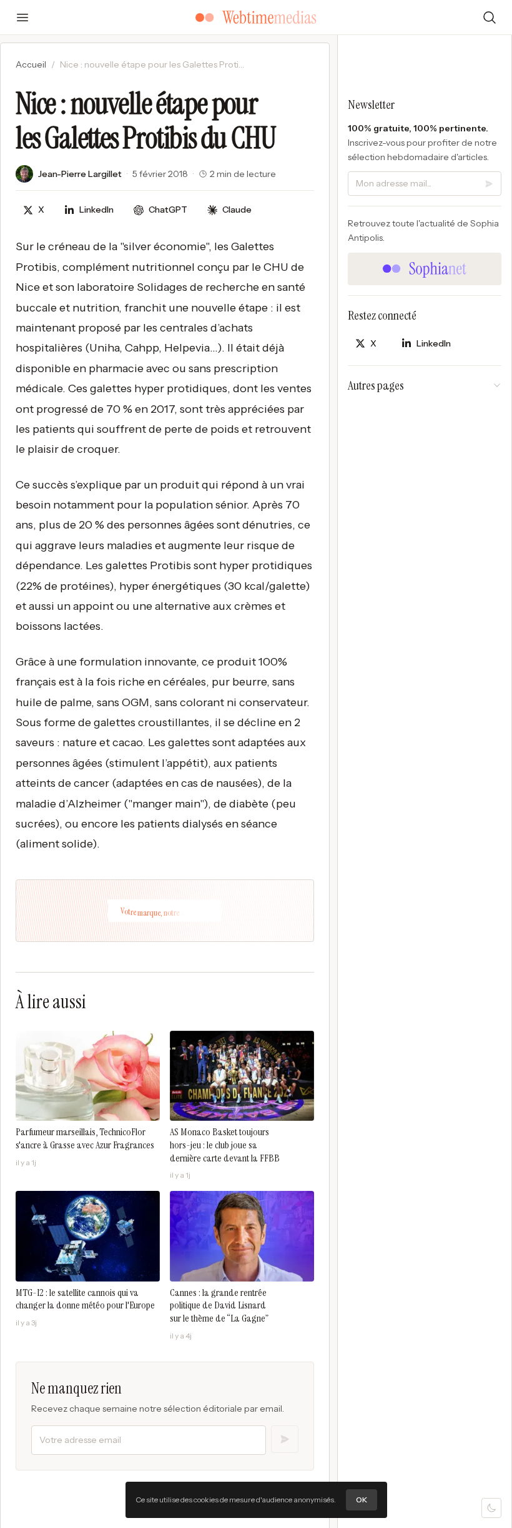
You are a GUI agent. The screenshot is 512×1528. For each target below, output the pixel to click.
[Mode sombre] (491, 1508)
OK (361, 1499)
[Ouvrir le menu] (22, 17)
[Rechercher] (489, 17)
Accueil (31, 64)
